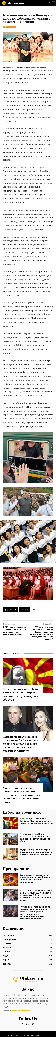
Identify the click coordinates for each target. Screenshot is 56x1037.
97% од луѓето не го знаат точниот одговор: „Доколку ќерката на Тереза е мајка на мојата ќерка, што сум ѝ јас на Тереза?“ (41, 633)
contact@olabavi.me (21, 1011)
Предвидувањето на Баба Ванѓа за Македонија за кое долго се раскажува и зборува (21, 694)
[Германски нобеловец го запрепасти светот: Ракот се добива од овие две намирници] (10, 879)
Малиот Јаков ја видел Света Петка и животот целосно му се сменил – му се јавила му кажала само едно (21, 795)
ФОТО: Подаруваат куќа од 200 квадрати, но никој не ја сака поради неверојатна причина (15, 631)
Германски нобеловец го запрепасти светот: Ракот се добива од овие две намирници (36, 878)
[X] (33, 1024)
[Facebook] (22, 1024)
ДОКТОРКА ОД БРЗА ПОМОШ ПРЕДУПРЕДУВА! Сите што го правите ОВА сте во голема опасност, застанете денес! (36, 895)
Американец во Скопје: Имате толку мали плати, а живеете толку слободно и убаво (35, 837)
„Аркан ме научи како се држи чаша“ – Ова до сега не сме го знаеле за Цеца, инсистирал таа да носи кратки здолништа (21, 744)
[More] (34, 609)
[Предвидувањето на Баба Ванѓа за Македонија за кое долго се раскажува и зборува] (28, 675)
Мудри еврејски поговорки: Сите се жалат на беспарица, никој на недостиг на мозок (36, 852)
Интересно (9, 27)
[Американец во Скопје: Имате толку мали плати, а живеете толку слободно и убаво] (10, 839)
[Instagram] (27, 1024)
